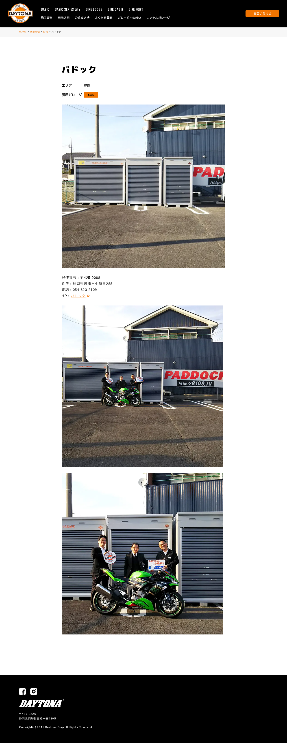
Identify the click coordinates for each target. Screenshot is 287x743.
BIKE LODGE (94, 9)
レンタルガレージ (158, 18)
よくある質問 (103, 18)
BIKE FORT (135, 9)
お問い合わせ (262, 13)
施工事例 (46, 18)
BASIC (45, 9)
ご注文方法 (82, 18)
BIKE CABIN (115, 9)
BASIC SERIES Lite (67, 9)
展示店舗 (64, 18)
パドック (78, 296)
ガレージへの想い (129, 18)
